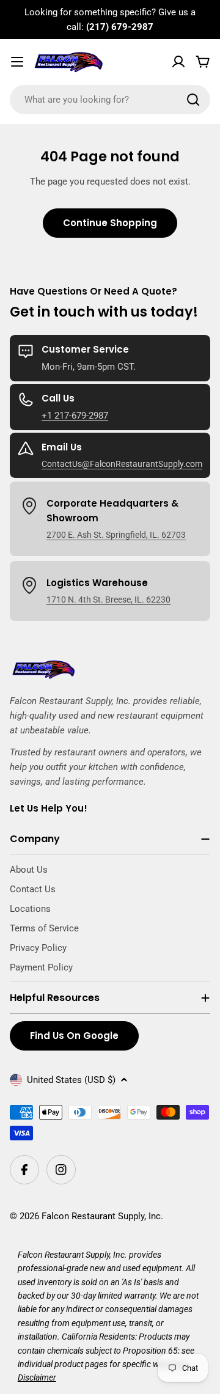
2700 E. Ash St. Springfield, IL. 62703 (116, 535)
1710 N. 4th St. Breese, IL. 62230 (108, 599)
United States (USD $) (71, 1079)
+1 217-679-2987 (75, 415)
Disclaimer (37, 1377)
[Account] (178, 61)
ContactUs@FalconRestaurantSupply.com (122, 464)
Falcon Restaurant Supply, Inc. (102, 1216)
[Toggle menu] (17, 61)
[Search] (193, 99)
